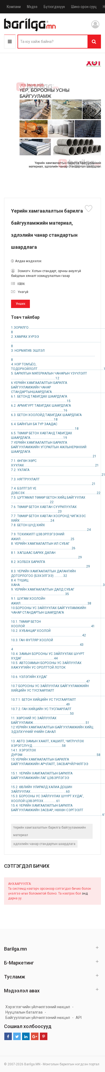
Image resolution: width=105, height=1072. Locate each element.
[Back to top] (90, 1041)
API (79, 1017)
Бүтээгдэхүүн (54, 7)
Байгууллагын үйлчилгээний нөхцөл (37, 1017)
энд (85, 893)
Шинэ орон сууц (84, 7)
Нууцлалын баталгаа (24, 1012)
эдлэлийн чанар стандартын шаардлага (44, 844)
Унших (20, 304)
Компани (14, 7)
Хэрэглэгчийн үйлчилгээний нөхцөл (37, 1007)
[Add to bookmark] (89, 208)
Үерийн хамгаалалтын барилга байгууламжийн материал (49, 831)
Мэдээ (32, 7)
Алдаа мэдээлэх (28, 261)
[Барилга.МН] (30, 25)
